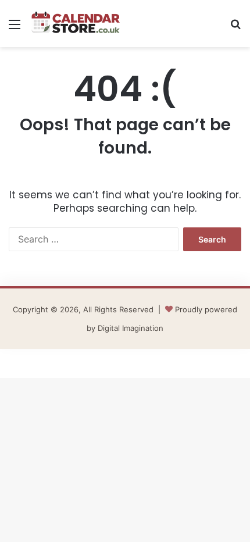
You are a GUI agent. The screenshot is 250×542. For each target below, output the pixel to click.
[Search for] (235, 28)
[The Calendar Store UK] (75, 23)
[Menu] (14, 28)
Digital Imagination (130, 328)
